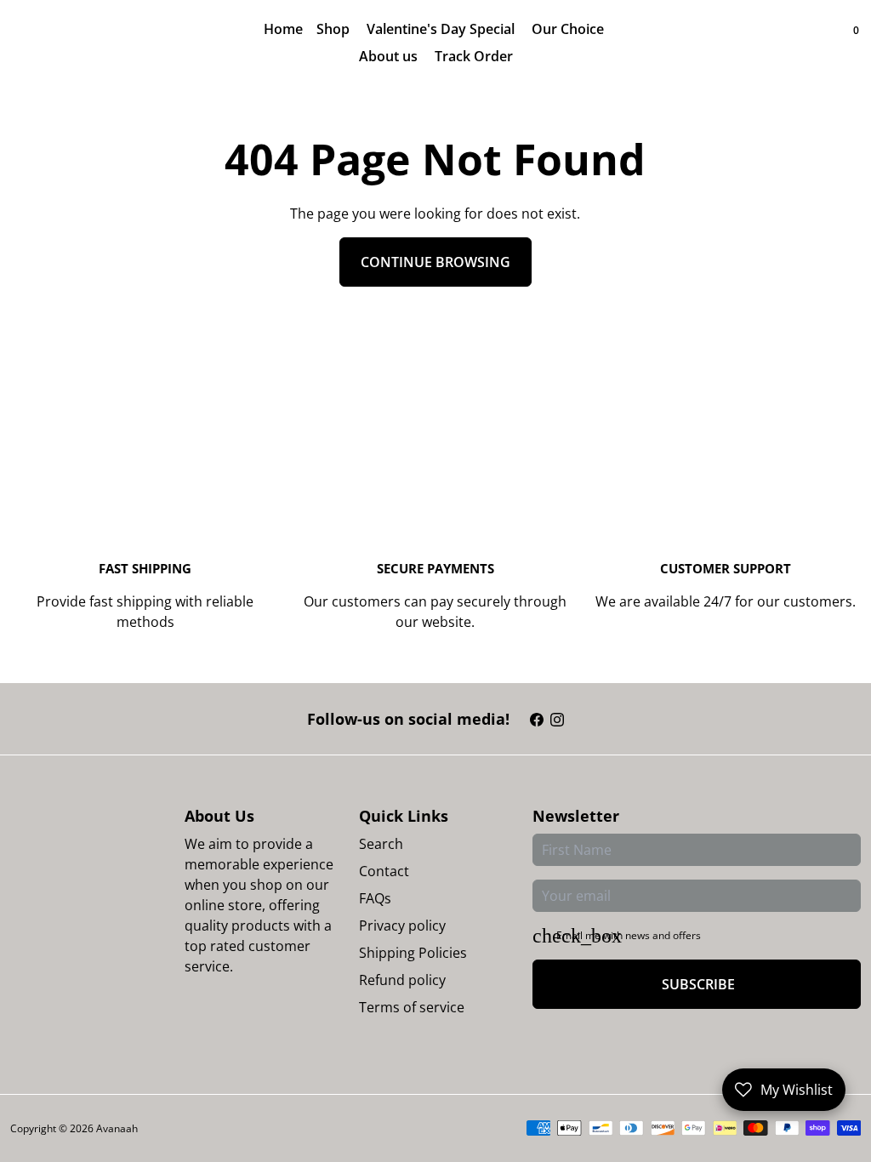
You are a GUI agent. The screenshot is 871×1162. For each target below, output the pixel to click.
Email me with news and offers (628, 935)
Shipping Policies (413, 952)
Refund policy (402, 980)
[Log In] (823, 43)
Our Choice (569, 29)
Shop (334, 29)
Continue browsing (435, 262)
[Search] (840, 43)
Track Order (474, 56)
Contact (384, 871)
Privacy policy (402, 925)
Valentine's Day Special (442, 29)
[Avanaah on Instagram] (557, 718)
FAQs (375, 898)
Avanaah (117, 1128)
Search (381, 843)
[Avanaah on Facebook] (537, 718)
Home (283, 29)
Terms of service (411, 1007)
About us (388, 56)
